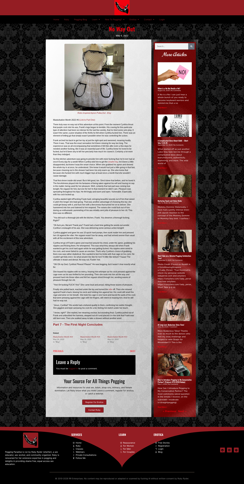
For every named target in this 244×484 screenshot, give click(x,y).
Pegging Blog (80, 19)
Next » (182, 411)
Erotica (132, 19)
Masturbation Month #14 (90, 337)
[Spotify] (236, 450)
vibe (110, 289)
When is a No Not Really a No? (169, 88)
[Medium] (229, 450)
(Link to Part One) (87, 120)
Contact (148, 19)
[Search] (191, 46)
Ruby (66, 19)
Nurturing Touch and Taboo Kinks (170, 200)
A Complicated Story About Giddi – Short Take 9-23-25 (173, 141)
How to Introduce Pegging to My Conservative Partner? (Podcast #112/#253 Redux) (175, 380)
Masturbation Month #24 (63, 337)
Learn (94, 19)
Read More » (162, 108)
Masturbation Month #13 (117, 337)
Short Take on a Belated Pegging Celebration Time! (174, 257)
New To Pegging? (113, 19)
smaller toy (113, 162)
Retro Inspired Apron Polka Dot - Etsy (94, 113)
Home (56, 19)
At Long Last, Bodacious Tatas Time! (171, 324)
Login (162, 19)
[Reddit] (222, 450)
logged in (73, 368)
